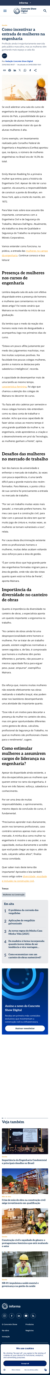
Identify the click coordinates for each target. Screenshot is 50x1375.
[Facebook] (11, 1315)
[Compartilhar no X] (19, 70)
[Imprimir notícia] (9, 70)
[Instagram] (4, 1315)
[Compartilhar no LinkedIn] (14, 70)
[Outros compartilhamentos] (35, 70)
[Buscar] (45, 11)
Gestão (4, 25)
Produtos (30, 1324)
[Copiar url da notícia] (4, 70)
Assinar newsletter (25, 1028)
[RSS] (33, 1315)
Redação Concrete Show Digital (19, 61)
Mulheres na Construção (13, 894)
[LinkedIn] (18, 1315)
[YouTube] (26, 1315)
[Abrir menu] (5, 11)
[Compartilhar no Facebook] (30, 70)
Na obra (5, 1330)
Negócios (30, 1330)
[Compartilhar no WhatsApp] (25, 70)
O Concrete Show (9, 1324)
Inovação (6, 1336)
